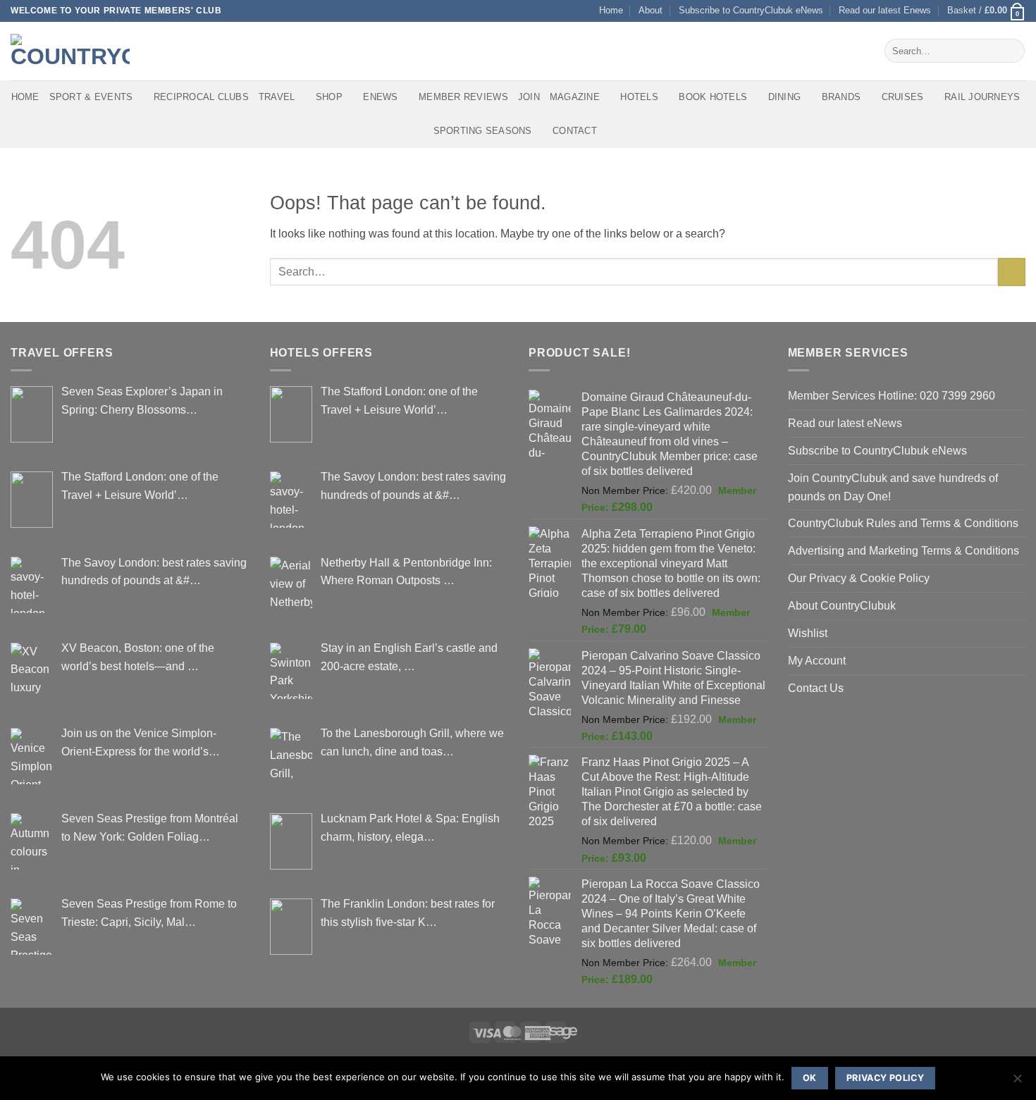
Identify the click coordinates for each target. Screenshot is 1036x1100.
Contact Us (816, 687)
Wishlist (807, 632)
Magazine (575, 97)
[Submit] (1011, 51)
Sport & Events (91, 97)
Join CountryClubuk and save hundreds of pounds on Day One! (893, 486)
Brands (841, 97)
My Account (817, 660)
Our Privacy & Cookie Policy (859, 577)
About (650, 10)
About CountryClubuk (842, 605)
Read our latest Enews (885, 10)
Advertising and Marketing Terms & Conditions (903, 550)
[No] (1017, 1082)
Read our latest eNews (845, 422)
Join (529, 97)
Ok (810, 1078)
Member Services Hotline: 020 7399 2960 (891, 395)
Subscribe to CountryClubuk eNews (751, 10)
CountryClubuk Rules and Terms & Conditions (903, 523)
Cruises (903, 97)
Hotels (639, 97)
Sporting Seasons (482, 130)
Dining (784, 97)
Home (611, 10)
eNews (380, 97)
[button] (986, 11)
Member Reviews (463, 97)
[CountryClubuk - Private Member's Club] (70, 51)
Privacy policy (885, 1078)
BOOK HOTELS (713, 97)
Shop (329, 97)
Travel (277, 97)
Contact (575, 130)
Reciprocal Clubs (201, 97)
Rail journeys (982, 97)
